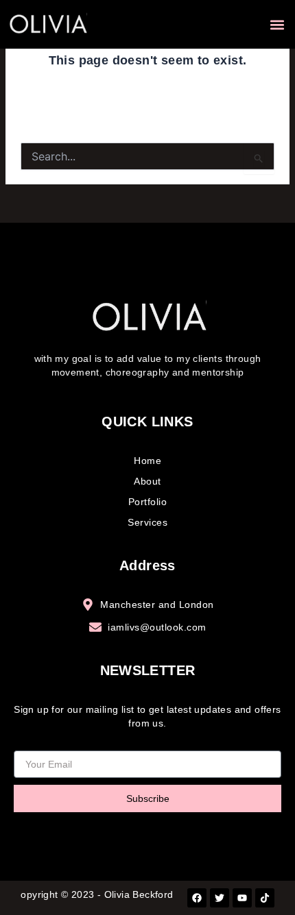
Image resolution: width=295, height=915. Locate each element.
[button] (277, 24)
